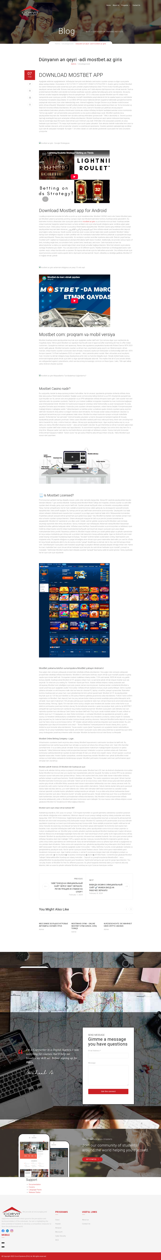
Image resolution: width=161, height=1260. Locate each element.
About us (85, 1220)
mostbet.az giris (89, 221)
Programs (124, 5)
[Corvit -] (30, 11)
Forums (32, 1187)
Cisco (57, 1220)
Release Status (34, 1192)
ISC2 (57, 1240)
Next (91, 880)
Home (108, 5)
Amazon (58, 1228)
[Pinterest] (30, 90)
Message (92, 1063)
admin (73, 64)
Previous (78, 879)
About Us (116, 5)
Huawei (58, 1224)
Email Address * (94, 1051)
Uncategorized (84, 64)
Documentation (35, 1184)
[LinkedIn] (30, 97)
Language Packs (35, 1190)
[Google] (30, 104)
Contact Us (136, 5)
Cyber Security (60, 1236)
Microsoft (58, 1232)
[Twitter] (30, 83)
